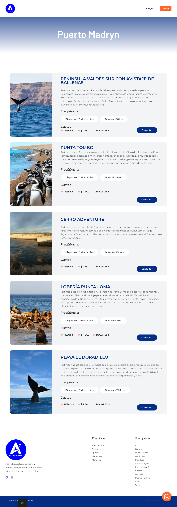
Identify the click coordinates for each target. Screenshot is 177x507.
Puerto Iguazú (142, 467)
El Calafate (97, 456)
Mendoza (96, 460)
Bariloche (96, 449)
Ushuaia (139, 474)
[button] (165, 8)
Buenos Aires (98, 445)
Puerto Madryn (142, 478)
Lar (136, 445)
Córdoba (139, 470)
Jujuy (137, 485)
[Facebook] (7, 477)
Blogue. (150, 8)
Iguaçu (95, 452)
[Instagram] (12, 477)
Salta (137, 481)
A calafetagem (142, 463)
